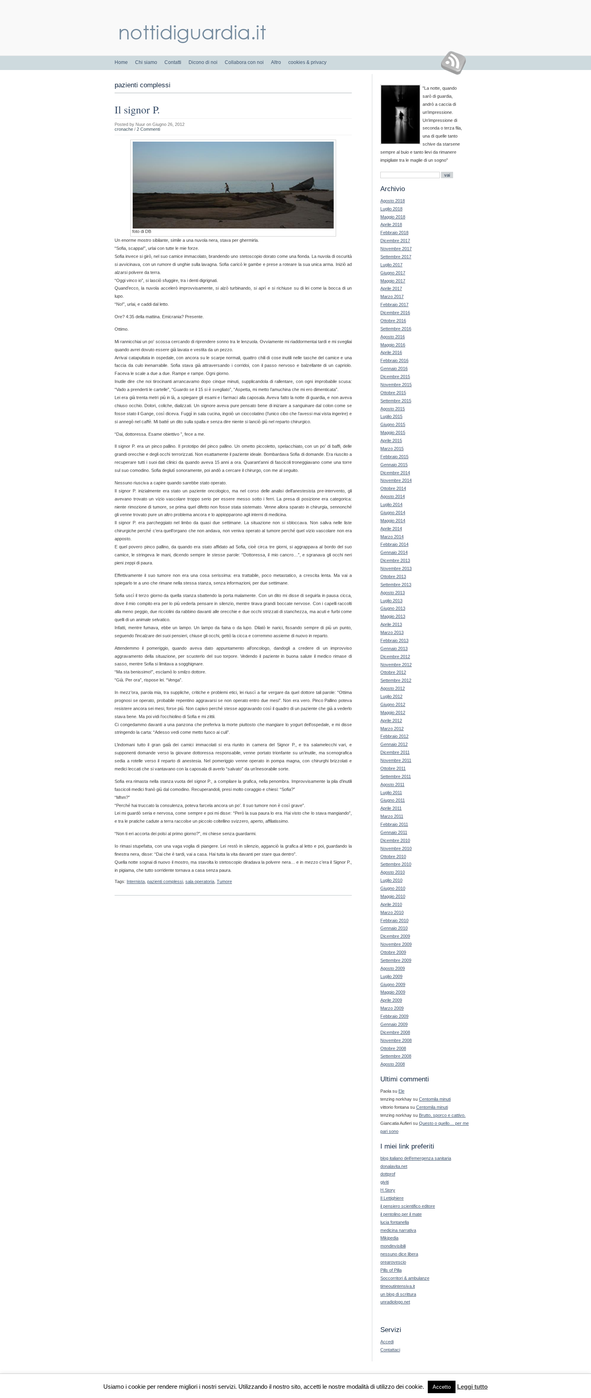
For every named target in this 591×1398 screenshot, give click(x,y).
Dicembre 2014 (395, 472)
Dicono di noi (203, 62)
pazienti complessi (165, 881)
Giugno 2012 (392, 704)
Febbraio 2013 (394, 640)
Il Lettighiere (392, 1198)
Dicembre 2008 (395, 1032)
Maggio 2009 (392, 992)
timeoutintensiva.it (397, 1286)
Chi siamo (146, 62)
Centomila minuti (435, 1099)
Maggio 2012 (392, 712)
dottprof (387, 1174)
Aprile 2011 (391, 808)
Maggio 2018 (392, 216)
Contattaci (390, 1349)
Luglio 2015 (391, 416)
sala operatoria (199, 881)
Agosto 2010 (392, 872)
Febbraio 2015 (394, 456)
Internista (136, 881)
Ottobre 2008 (393, 1048)
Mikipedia (389, 1237)
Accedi (387, 1341)
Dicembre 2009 (395, 936)
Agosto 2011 (392, 784)
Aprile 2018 (391, 224)
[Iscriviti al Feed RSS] (456, 63)
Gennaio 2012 (394, 744)
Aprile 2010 (391, 904)
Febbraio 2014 (394, 544)
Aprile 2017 (391, 288)
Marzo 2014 (392, 536)
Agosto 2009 (392, 968)
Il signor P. (137, 109)
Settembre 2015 (395, 400)
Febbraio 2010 (394, 920)
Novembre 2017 (396, 248)
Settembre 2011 (395, 776)
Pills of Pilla (391, 1270)
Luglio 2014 (391, 504)
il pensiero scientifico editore (407, 1206)
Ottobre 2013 (393, 576)
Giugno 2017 (392, 272)
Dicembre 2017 (395, 240)
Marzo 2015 (392, 448)
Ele (401, 1091)
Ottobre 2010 (393, 856)
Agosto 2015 (392, 408)
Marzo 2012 (392, 728)
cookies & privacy (307, 62)
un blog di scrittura (398, 1294)
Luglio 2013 (391, 600)
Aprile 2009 (391, 1000)
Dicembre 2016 (395, 312)
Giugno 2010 (392, 888)
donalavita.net (393, 1166)
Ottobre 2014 (393, 488)
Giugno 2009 (392, 984)
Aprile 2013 (391, 624)
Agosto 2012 (392, 688)
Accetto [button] (442, 1387)
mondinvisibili (393, 1246)
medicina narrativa (398, 1230)
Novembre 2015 (396, 384)
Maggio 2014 (392, 520)
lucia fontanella (394, 1222)
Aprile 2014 (391, 528)
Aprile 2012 (391, 720)
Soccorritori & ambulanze (404, 1278)
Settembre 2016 (395, 328)
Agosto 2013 (392, 592)
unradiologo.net (395, 1301)
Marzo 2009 (392, 1008)
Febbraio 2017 (394, 304)
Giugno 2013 (392, 608)
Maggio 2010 (392, 896)
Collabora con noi (244, 62)
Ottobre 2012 (393, 672)
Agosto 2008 (392, 1064)
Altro (276, 62)
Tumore (224, 881)
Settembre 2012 (395, 680)
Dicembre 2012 (395, 656)
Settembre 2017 (395, 256)
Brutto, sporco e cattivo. (442, 1115)
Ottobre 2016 (393, 320)
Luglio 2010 (391, 880)
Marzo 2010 (392, 912)
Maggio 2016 (392, 344)
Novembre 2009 (396, 944)
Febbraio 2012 (394, 736)
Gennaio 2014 (394, 552)
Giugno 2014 (392, 512)
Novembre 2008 (396, 1040)
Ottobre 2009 (393, 952)
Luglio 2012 (391, 696)
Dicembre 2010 (395, 840)
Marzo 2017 (392, 296)
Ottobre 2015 (393, 392)
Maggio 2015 (392, 432)
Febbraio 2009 (394, 1016)
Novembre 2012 (396, 664)
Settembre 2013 (395, 584)
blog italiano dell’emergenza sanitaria (415, 1158)
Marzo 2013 (392, 632)
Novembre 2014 (396, 480)
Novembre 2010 (396, 848)
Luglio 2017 (391, 264)
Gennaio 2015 (394, 464)
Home (121, 62)
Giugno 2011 (392, 800)
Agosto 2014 (392, 496)
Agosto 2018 (392, 200)
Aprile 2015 (391, 440)
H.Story (387, 1190)
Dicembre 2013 (395, 560)
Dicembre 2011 (395, 752)
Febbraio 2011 (394, 824)
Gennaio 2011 (393, 832)
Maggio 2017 (392, 280)
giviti (384, 1182)
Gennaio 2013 (394, 648)
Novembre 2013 (396, 568)
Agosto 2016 (392, 336)
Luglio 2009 (391, 976)
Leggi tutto (472, 1386)
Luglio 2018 (391, 208)
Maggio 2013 (392, 616)
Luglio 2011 (391, 792)
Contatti (172, 62)
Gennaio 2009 (394, 1024)
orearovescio (393, 1262)
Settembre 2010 (395, 864)
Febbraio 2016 (394, 360)
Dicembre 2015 (395, 376)
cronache (124, 129)
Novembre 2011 (395, 760)
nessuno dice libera (399, 1254)
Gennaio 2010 (394, 928)
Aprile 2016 (391, 352)
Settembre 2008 (395, 1056)
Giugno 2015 (392, 424)
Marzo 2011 (391, 816)
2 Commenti (148, 129)
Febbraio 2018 (394, 232)
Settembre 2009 (395, 960)
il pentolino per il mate (401, 1214)
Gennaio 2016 (394, 368)
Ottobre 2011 (393, 768)
